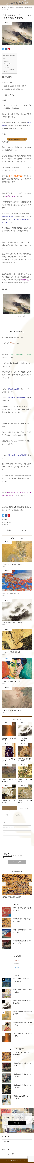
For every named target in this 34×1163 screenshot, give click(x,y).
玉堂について (8, 63)
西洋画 (17, 967)
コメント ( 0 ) (9, 808)
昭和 (10, 522)
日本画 (5, 519)
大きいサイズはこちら (17, 332)
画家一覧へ (17, 1123)
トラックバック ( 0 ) (24, 808)
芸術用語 (16, 964)
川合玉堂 (6, 522)
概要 (8, 65)
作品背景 (11, 69)
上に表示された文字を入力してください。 (13, 855)
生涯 (8, 67)
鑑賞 (5, 71)
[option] (17, 886)
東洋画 (17, 960)
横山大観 (16, 122)
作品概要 (6, 61)
